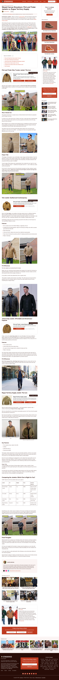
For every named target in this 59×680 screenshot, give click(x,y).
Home (3, 5)
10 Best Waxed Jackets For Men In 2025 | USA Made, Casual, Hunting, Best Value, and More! (10, 588)
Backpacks (46, 659)
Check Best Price (18, 80)
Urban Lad (29, 26)
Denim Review (52, 663)
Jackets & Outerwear (10, 5)
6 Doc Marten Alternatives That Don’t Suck (22, 649)
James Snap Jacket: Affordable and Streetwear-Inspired (15, 61)
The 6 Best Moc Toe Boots (49, 53)
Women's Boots (47, 669)
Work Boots (52, 669)
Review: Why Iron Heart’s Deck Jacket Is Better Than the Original (52, 115)
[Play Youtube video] (19, 41)
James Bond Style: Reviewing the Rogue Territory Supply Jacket (10, 601)
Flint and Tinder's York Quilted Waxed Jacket (23, 201)
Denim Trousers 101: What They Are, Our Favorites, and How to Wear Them (52, 111)
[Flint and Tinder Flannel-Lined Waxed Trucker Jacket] (7, 73)
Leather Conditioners (43, 666)
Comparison (46, 662)
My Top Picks (49, 14)
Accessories (42, 659)
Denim (43, 663)
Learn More (22, 620)
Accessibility (43, 677)
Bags (50, 659)
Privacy (33, 677)
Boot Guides (43, 660)
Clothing (5, 5)
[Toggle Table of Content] (12, 56)
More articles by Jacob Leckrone (15, 570)
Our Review (30, 402)
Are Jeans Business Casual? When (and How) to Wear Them (52, 103)
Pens (57, 666)
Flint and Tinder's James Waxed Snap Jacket (23, 324)
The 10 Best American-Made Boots (49, 30)
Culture (56, 662)
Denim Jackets (46, 663)
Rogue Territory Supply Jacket (20, 396)
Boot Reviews (48, 660)
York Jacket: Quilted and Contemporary (12, 59)
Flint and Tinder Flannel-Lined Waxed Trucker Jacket (23, 74)
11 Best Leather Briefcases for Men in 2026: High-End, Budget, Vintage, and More (51, 649)
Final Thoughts (7, 66)
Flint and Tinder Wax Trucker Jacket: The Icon (13, 58)
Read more (10, 668)
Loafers (54, 666)
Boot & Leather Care (54, 659)
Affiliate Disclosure (38, 677)
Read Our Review (30, 80)
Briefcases (55, 660)
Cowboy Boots (51, 662)
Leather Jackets (50, 666)
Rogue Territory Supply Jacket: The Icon (12, 62)
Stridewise (21, 677)
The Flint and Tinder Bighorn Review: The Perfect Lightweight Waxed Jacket (28, 588)
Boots (52, 660)
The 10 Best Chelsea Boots (49, 42)
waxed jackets (22, 16)
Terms (31, 677)
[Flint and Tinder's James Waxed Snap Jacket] (7, 324)
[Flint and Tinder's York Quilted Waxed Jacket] (7, 201)
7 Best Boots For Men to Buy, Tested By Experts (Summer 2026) (7, 649)
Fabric (56, 663)
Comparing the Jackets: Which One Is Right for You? (14, 64)
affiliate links (11, 14)
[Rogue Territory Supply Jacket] (7, 396)
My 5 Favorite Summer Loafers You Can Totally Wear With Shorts (37, 649)
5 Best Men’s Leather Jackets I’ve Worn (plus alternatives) (29, 601)
